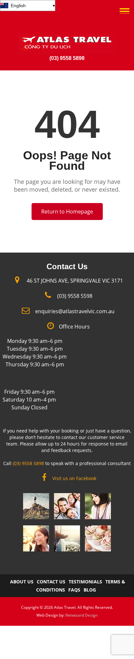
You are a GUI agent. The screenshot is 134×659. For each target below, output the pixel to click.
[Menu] (124, 7)
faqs (74, 590)
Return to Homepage (67, 211)
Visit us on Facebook (74, 478)
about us (22, 581)
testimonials (85, 581)
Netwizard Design (81, 615)
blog (90, 590)
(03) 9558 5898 (67, 58)
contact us (51, 581)
